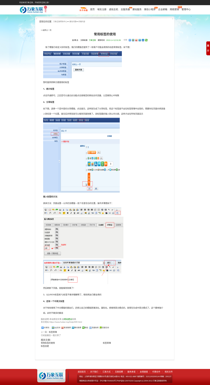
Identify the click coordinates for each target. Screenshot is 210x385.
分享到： (47, 328)
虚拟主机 (113, 9)
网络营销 (174, 9)
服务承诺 (131, 372)
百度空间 (105, 328)
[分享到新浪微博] (136, 40)
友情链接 (144, 372)
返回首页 (82, 372)
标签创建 (45, 346)
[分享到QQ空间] (133, 40)
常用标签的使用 (48, 343)
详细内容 (81, 22)
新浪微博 (67, 328)
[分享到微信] (146, 40)
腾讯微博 (77, 328)
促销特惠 (83, 10)
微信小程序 (150, 9)
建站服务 (137, 9)
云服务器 (125, 9)
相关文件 (169, 372)
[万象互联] (50, 381)
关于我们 (94, 372)
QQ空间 (57, 328)
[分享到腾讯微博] (140, 40)
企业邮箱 (162, 9)
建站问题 (72, 22)
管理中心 (186, 9)
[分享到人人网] (143, 40)
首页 (92, 9)
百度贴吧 (95, 328)
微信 (86, 328)
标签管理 (53, 332)
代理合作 (156, 372)
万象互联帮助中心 (60, 22)
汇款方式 (107, 372)
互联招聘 (119, 372)
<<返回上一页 (46, 30)
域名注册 (101, 9)
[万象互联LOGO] (33, 10)
